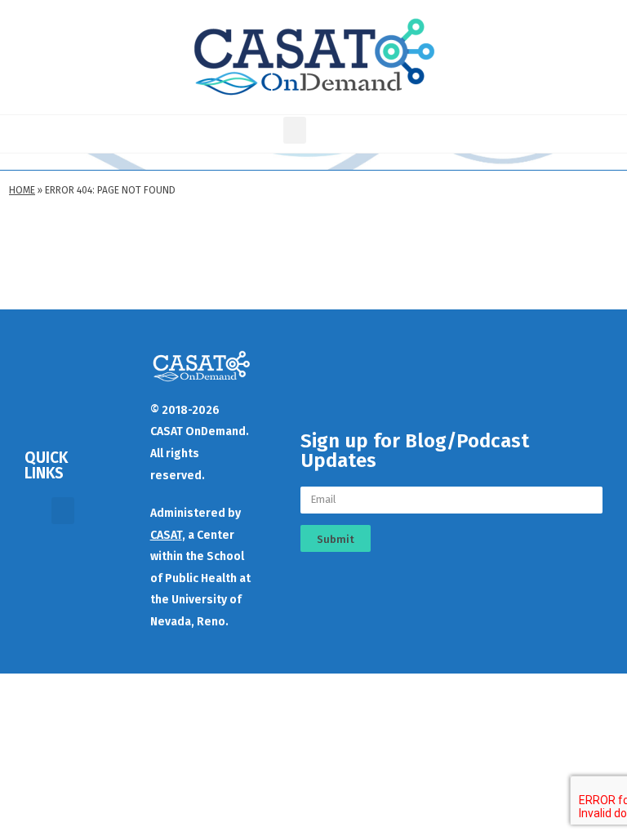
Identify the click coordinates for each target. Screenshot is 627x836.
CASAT (166, 535)
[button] (294, 130)
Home (22, 190)
